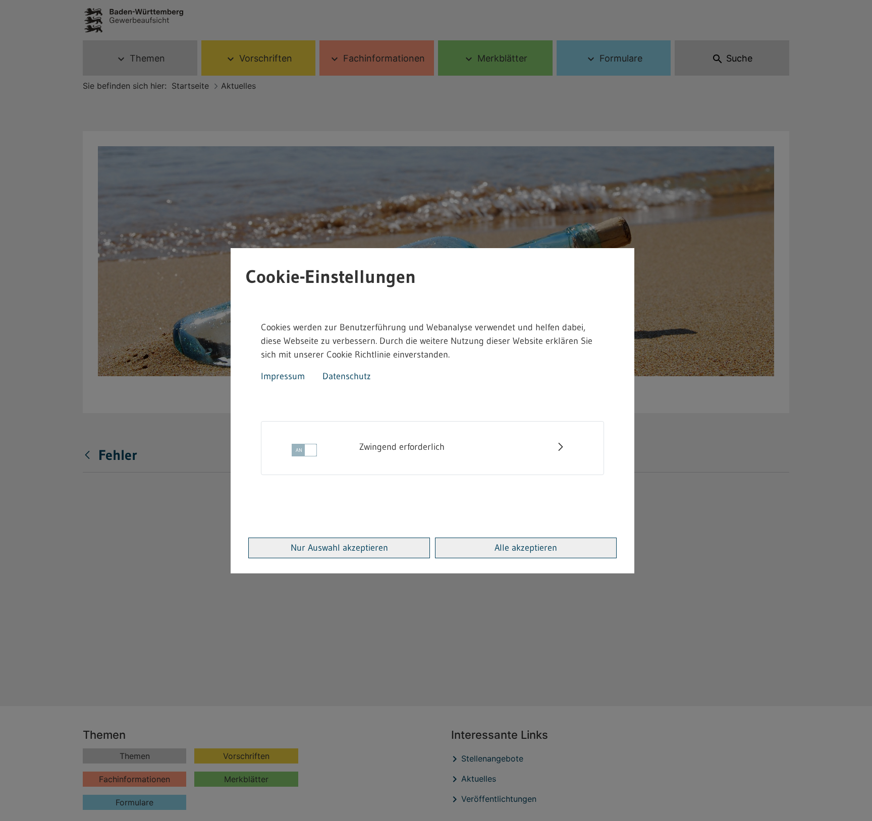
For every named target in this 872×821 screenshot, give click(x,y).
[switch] (304, 453)
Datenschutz (346, 376)
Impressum (283, 376)
